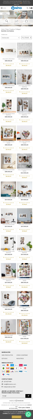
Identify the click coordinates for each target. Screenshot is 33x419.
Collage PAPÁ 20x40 (8, 85)
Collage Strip (8, 335)
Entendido (16, 417)
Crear (7, 29)
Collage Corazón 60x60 (24, 308)
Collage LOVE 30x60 (25, 224)
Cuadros (12, 29)
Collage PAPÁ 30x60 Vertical (8, 280)
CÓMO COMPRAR (22, 355)
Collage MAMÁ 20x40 (24, 59)
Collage (18, 29)
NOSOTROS (20, 358)
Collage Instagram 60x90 (24, 336)
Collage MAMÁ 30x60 (24, 197)
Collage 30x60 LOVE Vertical (8, 252)
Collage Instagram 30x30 (8, 142)
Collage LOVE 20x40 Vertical (25, 86)
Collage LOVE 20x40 (8, 59)
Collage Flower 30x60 (8, 197)
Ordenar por (4, 34)
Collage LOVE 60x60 (8, 307)
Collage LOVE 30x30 (8, 169)
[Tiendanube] (16, 401)
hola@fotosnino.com (10, 384)
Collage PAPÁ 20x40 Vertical (25, 114)
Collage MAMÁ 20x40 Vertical (8, 114)
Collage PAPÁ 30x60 (8, 224)
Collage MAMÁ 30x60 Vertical (24, 252)
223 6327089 (7, 381)
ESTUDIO (4, 358)
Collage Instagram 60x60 (24, 280)
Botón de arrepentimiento (16, 408)
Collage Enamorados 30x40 (24, 170)
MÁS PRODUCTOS (7, 355)
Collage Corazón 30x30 (24, 142)
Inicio (2, 29)
